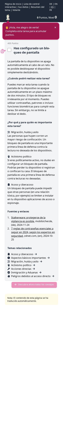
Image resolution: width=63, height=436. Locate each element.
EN (56, 3)
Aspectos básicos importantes (28, 257)
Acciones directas (21, 268)
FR (50, 10)
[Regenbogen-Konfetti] (8, 17)
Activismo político (21, 265)
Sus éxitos (23, 6)
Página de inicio (13, 3)
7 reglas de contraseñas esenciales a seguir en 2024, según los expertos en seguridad (33, 232)
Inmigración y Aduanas (24, 272)
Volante (16, 10)
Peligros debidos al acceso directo (31, 276)
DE (50, 3)
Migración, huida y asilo (25, 261)
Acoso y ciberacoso (22, 254)
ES (52, 6)
